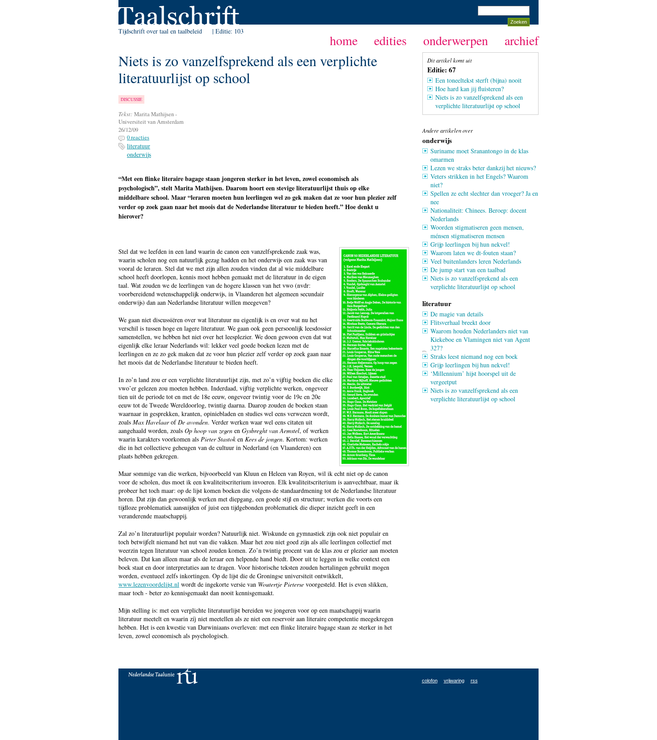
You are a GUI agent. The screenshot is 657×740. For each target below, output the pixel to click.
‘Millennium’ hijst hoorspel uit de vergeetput (473, 377)
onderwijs (139, 154)
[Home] (178, 13)
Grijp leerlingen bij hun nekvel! (470, 244)
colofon (430, 680)
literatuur (138, 146)
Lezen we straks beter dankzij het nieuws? (483, 168)
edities (390, 40)
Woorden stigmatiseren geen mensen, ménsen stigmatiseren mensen (477, 231)
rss (474, 680)
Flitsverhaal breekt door (460, 322)
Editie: (224, 31)
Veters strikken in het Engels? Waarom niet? (479, 180)
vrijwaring (454, 680)
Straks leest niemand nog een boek (474, 356)
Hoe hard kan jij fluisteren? (469, 88)
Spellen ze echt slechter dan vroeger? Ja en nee (484, 197)
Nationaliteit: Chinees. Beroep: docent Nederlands (478, 214)
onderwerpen (455, 40)
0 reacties (138, 137)
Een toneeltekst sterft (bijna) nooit (478, 80)
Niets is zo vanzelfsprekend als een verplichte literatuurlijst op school (479, 101)
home (344, 40)
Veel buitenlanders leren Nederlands (475, 261)
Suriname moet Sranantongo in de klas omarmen (479, 155)
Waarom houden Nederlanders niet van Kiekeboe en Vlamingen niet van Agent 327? (480, 339)
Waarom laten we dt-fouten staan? (473, 252)
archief (522, 40)
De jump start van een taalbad (467, 269)
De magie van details (456, 314)
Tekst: (125, 114)
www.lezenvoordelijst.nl (148, 584)
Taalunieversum (163, 676)
